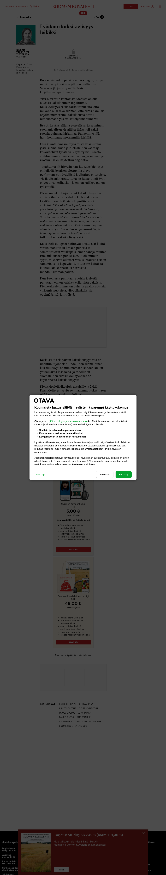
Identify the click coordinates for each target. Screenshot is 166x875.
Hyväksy (123, 474)
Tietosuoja (39, 474)
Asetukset (104, 474)
